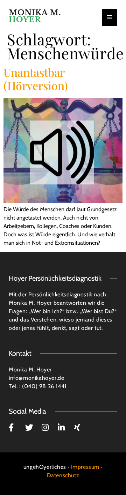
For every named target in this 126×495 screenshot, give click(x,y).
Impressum (85, 467)
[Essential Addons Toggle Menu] (109, 17)
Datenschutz (63, 475)
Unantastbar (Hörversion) (36, 79)
